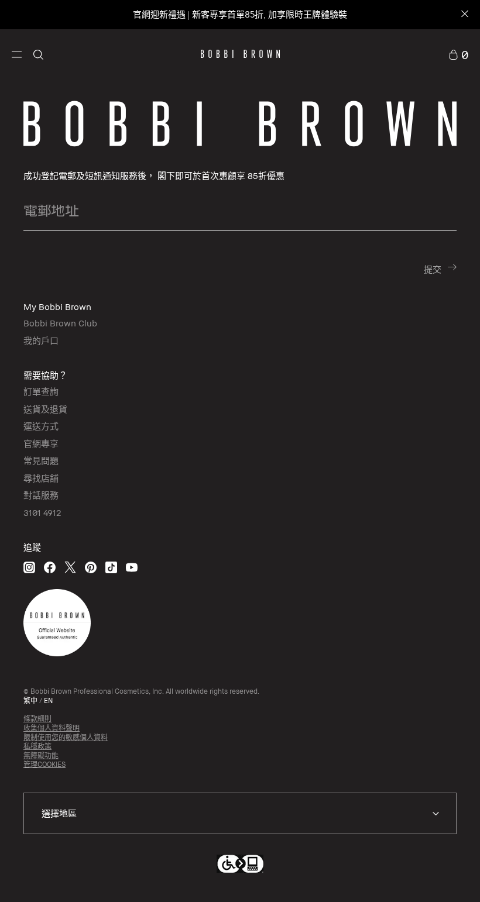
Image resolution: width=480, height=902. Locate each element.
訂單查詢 (41, 391)
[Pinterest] (91, 567)
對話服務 (41, 495)
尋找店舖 (41, 478)
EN (48, 700)
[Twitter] (70, 567)
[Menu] (17, 53)
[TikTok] (111, 567)
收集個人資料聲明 (51, 728)
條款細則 (37, 718)
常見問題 (41, 460)
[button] (17, 53)
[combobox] (240, 814)
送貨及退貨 (45, 409)
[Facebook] (50, 567)
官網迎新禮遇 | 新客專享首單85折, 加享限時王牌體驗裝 (240, 14)
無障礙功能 (41, 755)
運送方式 (41, 426)
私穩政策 (37, 746)
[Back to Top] (438, 872)
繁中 (30, 700)
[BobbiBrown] (240, 53)
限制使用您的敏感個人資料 (65, 737)
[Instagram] (29, 567)
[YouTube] (132, 567)
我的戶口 (41, 340)
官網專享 (41, 443)
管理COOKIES (44, 764)
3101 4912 (42, 512)
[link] (458, 53)
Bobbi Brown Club (60, 323)
